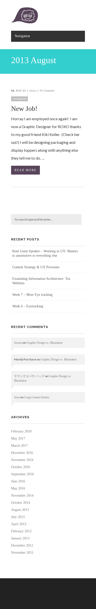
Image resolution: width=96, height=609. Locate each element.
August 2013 (20, 510)
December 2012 (22, 545)
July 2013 (18, 517)
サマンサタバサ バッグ (29, 376)
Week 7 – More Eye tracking (32, 295)
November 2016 (22, 460)
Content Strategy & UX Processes (35, 267)
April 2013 (18, 524)
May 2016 (18, 488)
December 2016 (22, 453)
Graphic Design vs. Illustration (45, 342)
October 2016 (20, 467)
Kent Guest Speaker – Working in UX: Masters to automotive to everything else (45, 253)
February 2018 (21, 431)
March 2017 (19, 445)
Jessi (17, 397)
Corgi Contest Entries (36, 397)
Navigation (22, 36)
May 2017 (18, 438)
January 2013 (20, 538)
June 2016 (18, 481)
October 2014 (20, 503)
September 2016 (22, 474)
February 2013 (21, 531)
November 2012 (22, 552)
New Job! (24, 108)
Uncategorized (19, 98)
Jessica (32, 90)
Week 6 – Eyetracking (27, 306)
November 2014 (22, 495)
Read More (25, 170)
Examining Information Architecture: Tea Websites (41, 281)
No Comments (47, 90)
